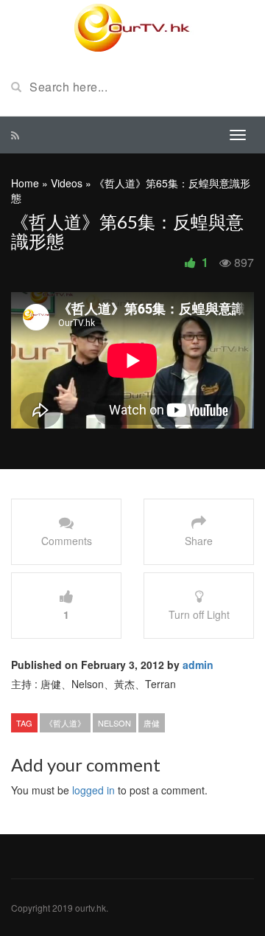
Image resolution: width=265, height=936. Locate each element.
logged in (93, 790)
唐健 (152, 723)
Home (25, 183)
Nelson (114, 723)
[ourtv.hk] (132, 28)
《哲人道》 (65, 723)
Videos (66, 183)
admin (198, 664)
